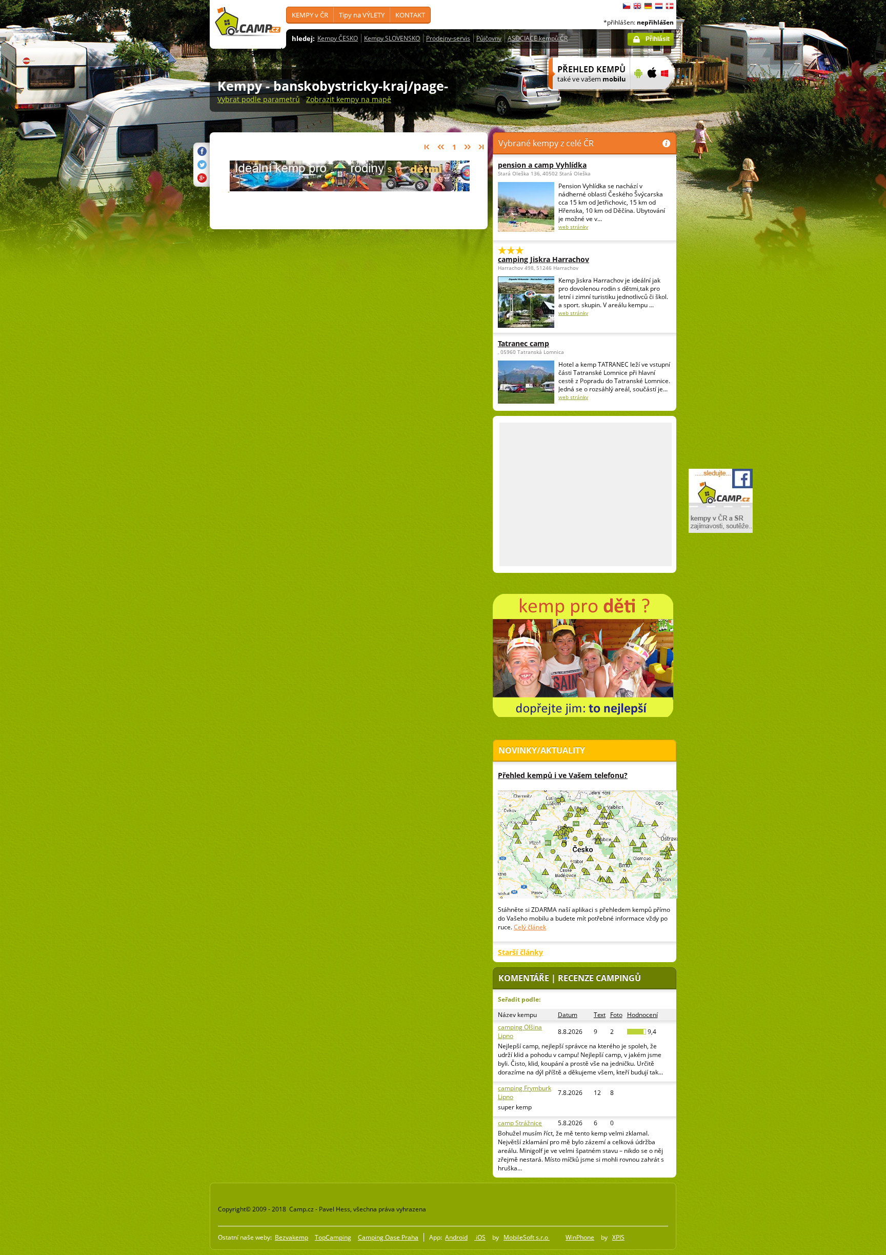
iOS (480, 1237)
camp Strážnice (520, 1123)
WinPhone (580, 1237)
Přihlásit (658, 39)
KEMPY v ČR (310, 14)
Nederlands (659, 6)
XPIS (618, 1237)
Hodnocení (642, 1014)
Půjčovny (488, 38)
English (637, 6)
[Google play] (637, 95)
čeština (626, 6)
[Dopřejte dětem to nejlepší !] (349, 184)
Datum (567, 1014)
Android (456, 1237)
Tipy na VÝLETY (362, 14)
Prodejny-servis (448, 38)
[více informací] (585, 95)
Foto (616, 1014)
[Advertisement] (719, 308)
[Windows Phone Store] (670, 95)
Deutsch (648, 6)
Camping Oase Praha (388, 1237)
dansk (670, 6)
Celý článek (530, 927)
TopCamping (333, 1237)
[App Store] (651, 95)
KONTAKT (410, 14)
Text (600, 1014)
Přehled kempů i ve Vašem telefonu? (563, 775)
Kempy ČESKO (337, 38)
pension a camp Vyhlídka (542, 165)
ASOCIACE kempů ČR (538, 38)
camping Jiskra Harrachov (543, 259)
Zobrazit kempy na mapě (348, 99)
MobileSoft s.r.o (527, 1237)
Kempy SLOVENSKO (392, 38)
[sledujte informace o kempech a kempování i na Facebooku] (721, 530)
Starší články (520, 952)
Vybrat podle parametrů (258, 99)
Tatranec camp (523, 343)
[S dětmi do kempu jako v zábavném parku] (583, 715)
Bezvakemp (291, 1237)
